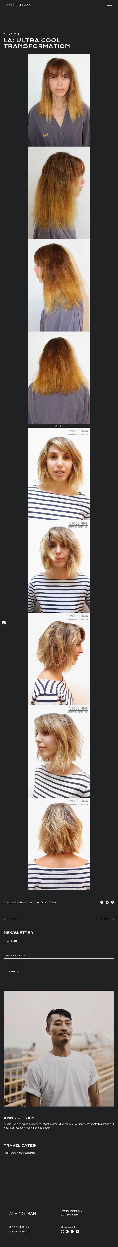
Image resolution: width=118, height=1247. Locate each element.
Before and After (30, 902)
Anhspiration (11, 902)
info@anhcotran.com (71, 1211)
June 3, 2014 (11, 34)
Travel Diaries (49, 902)
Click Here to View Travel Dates (19, 1153)
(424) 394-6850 (69, 1214)
